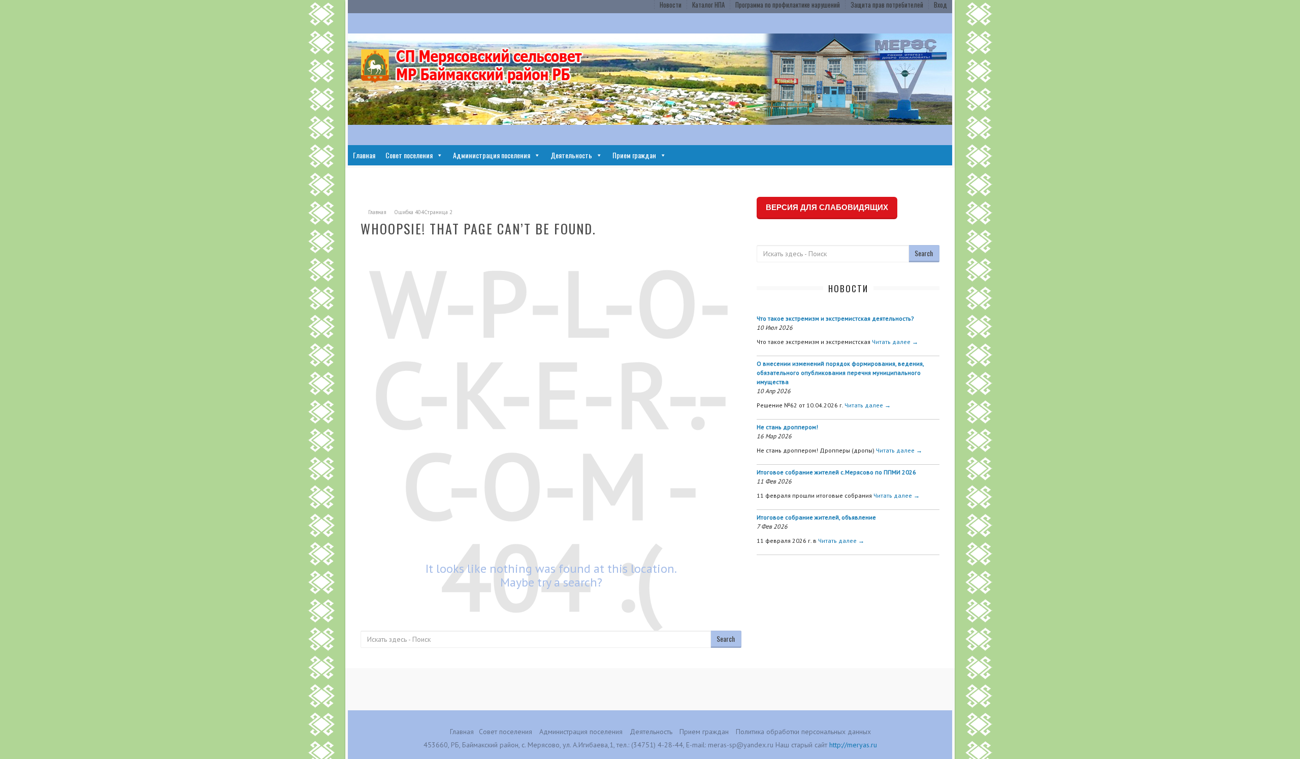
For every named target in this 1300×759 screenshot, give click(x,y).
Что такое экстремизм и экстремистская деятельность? (835, 318)
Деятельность (571, 155)
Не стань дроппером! (787, 427)
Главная (364, 155)
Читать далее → (895, 342)
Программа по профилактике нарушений (787, 4)
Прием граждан (634, 155)
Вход (940, 4)
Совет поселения (409, 155)
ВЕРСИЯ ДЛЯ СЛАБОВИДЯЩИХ (827, 207)
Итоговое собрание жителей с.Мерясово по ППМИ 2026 (836, 472)
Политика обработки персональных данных (803, 731)
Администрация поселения (491, 155)
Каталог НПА (708, 4)
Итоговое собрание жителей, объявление (816, 517)
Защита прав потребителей (887, 4)
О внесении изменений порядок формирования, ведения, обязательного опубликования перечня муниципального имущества (840, 373)
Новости (670, 4)
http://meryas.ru (853, 744)
